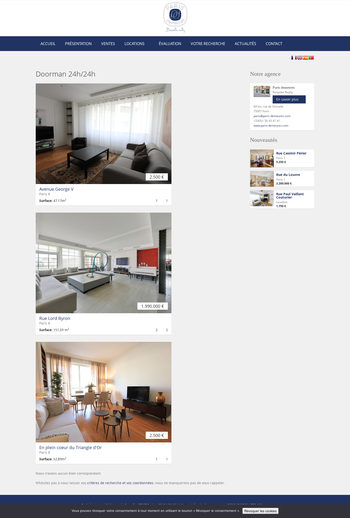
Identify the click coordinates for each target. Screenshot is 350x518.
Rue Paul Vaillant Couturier (290, 196)
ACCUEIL (47, 43)
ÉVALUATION (170, 43)
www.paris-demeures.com (271, 125)
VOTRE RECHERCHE (208, 43)
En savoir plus (287, 99)
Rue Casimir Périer (291, 153)
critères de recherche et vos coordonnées (120, 483)
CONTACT (274, 43)
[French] (294, 58)
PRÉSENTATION (78, 43)
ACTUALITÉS (245, 43)
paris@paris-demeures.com (272, 116)
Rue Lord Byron (54, 318)
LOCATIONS (135, 43)
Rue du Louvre (288, 174)
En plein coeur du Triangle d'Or (70, 447)
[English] (299, 58)
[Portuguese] (311, 58)
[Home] (175, 17)
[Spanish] (305, 58)
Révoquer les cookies (260, 510)
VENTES (108, 43)
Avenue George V (56, 189)
